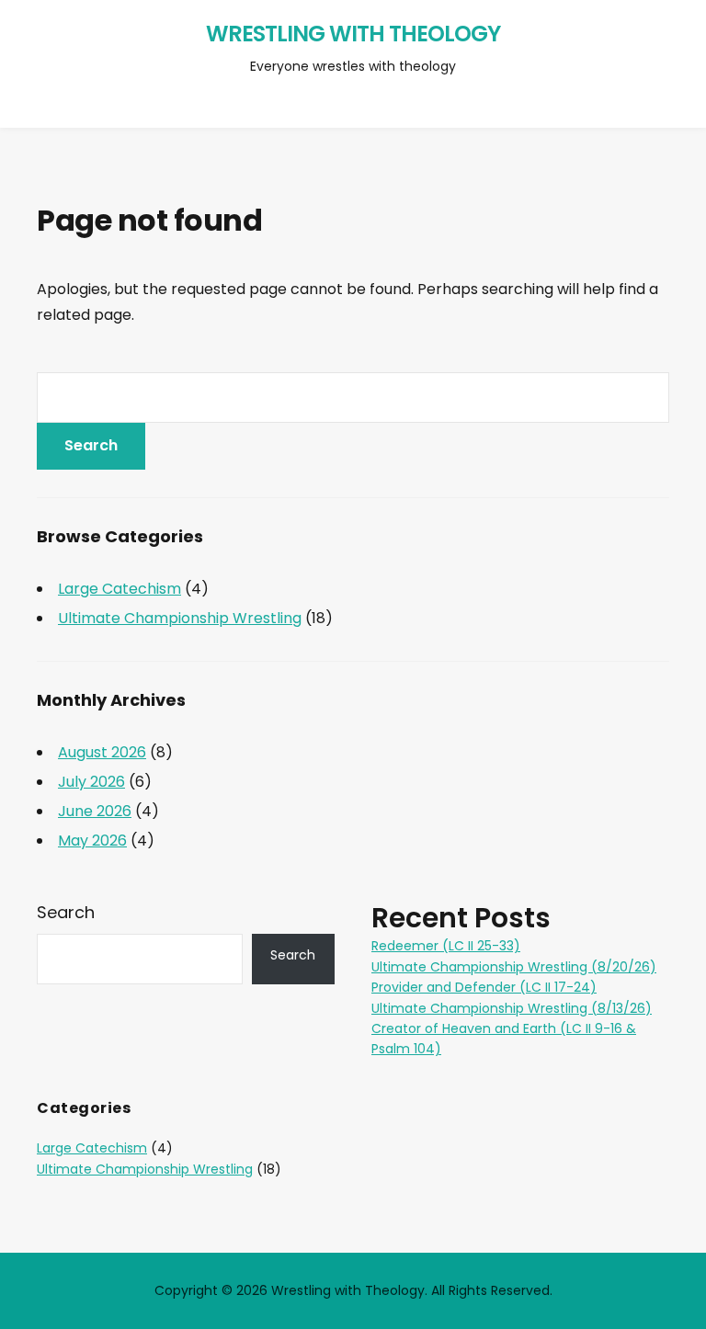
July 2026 (91, 781)
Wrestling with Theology (353, 33)
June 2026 (94, 811)
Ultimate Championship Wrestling (180, 618)
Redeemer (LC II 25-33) (445, 946)
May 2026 (92, 840)
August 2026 (102, 752)
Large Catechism (119, 588)
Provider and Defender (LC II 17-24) (484, 987)
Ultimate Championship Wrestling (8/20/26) (513, 967)
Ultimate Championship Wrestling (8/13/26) (511, 1008)
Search (66, 912)
